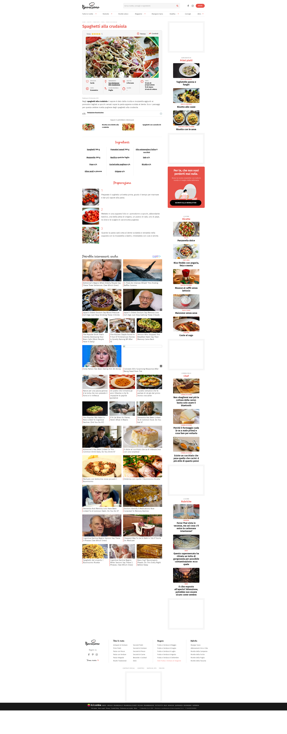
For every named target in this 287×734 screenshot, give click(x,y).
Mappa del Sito (151, 668)
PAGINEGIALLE (118, 705)
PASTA (102, 22)
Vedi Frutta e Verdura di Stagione (169, 661)
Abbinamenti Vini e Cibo (199, 648)
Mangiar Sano (195, 645)
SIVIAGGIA (171, 705)
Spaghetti (91, 149)
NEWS (186, 550)
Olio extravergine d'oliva (146, 149)
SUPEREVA (195, 705)
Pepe (91, 164)
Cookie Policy (115, 708)
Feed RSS (161, 668)
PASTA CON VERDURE (111, 22)
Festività (106, 14)
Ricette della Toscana (198, 661)
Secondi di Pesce (139, 651)
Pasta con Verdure (119, 654)
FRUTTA (186, 238)
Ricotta (145, 164)
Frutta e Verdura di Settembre (168, 658)
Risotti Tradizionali (120, 661)
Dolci (135, 661)
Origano (118, 171)
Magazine (138, 14)
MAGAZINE (186, 520)
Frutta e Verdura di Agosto (166, 654)
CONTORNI (186, 332)
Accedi (200, 6)
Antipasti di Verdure (120, 645)
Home (84, 22)
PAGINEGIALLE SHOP (130, 705)
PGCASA (140, 705)
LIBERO (104, 705)
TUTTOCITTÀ (159, 705)
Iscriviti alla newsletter (185, 203)
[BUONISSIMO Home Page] (91, 5)
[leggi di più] (161, 114)
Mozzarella (91, 157)
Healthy (172, 14)
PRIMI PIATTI (96, 22)
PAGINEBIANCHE (149, 705)
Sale (145, 157)
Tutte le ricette (87, 14)
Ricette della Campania (199, 651)
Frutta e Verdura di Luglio (166, 651)
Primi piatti (186, 59)
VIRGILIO (110, 705)
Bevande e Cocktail (140, 658)
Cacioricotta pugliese (118, 164)
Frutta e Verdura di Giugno (166, 648)
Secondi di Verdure (140, 648)
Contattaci (140, 668)
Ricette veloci (123, 14)
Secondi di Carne (139, 654)
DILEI (165, 705)
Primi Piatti (117, 648)
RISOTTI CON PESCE (186, 104)
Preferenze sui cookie (126, 708)
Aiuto (135, 708)
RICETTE (89, 22)
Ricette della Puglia (198, 658)
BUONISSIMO (188, 705)
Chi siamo (94, 708)
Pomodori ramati (117, 149)
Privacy (108, 708)
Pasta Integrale (118, 658)
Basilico (113, 157)
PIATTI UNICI (186, 260)
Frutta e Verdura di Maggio (166, 645)
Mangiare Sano (157, 14)
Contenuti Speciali (129, 668)
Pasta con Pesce (119, 651)
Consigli (188, 14)
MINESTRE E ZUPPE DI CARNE (186, 126)
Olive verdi (89, 171)
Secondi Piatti (138, 645)
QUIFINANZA (179, 705)
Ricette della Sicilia (198, 654)
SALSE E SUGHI (186, 310)
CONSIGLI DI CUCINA (186, 394)
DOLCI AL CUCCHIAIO (186, 285)
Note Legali (101, 708)
